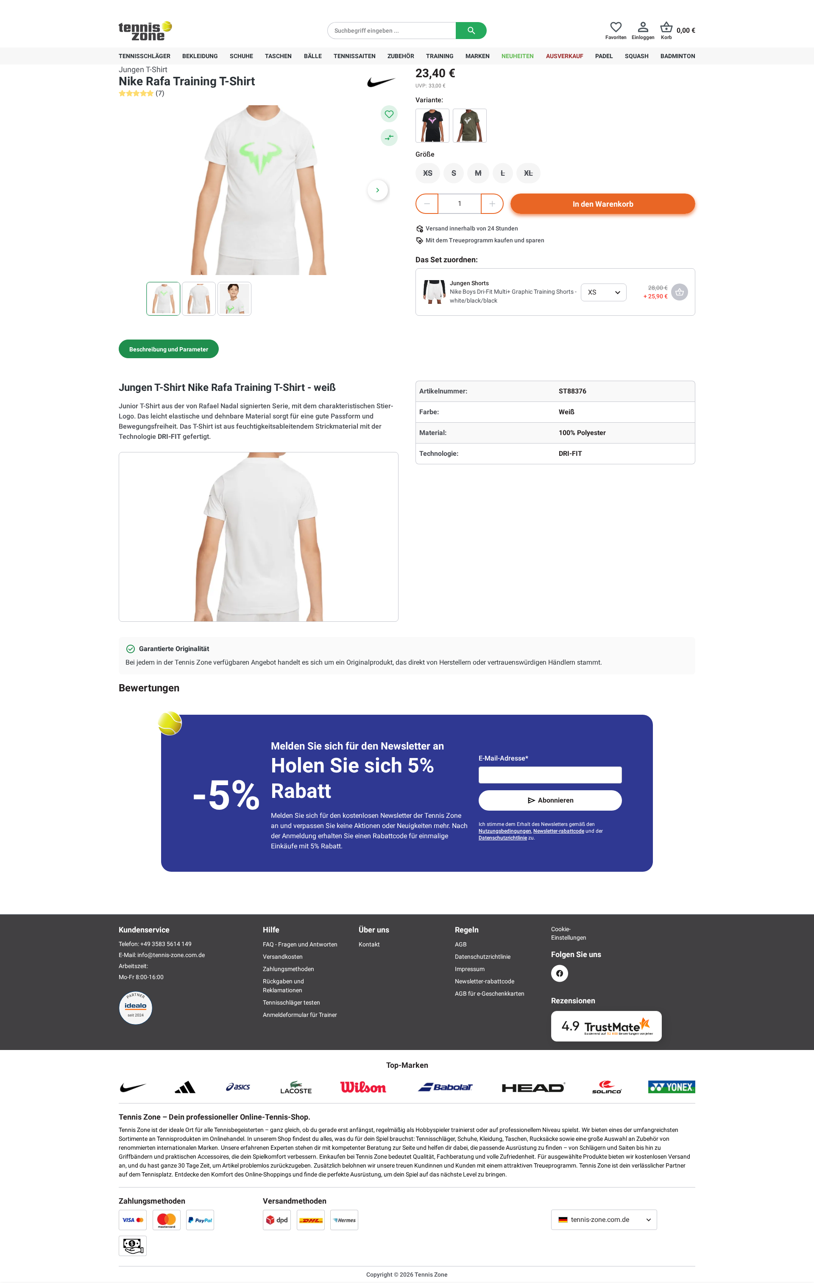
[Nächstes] (378, 190)
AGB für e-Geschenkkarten (489, 993)
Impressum (470, 969)
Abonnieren (556, 800)
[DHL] (311, 1220)
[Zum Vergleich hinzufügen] (389, 137)
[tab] (169, 349)
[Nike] (382, 81)
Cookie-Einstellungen (559, 933)
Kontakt (369, 944)
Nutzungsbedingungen (505, 831)
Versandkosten (283, 956)
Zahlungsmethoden (288, 969)
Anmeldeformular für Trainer (300, 1014)
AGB (461, 944)
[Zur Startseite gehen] (145, 30)
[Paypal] (200, 1220)
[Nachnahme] (133, 1245)
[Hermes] (344, 1220)
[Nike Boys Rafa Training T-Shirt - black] (432, 126)
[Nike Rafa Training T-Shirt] (470, 126)
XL (532, 175)
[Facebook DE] (559, 973)
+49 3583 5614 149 (173, 6)
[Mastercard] (167, 1220)
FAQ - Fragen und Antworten (300, 944)
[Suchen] (471, 30)
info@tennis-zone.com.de (171, 955)
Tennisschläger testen (291, 1002)
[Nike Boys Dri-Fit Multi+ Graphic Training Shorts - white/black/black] (434, 291)
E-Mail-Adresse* (503, 758)
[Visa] (133, 1220)
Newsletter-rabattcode (558, 831)
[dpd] (277, 1220)
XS (431, 175)
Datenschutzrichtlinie (503, 838)
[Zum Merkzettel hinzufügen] (389, 113)
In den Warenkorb (603, 203)
